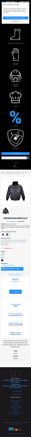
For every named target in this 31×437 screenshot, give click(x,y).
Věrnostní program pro (13, 413)
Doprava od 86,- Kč (15, 323)
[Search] (28, 157)
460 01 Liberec (15, 382)
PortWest (12, 221)
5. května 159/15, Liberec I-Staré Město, (15, 380)
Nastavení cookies (15, 21)
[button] (15, 33)
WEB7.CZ (18, 424)
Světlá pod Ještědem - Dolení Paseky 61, (15, 386)
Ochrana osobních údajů (15, 407)
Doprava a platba (15, 402)
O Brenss (15, 409)
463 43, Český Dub (15, 387)
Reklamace (15, 405)
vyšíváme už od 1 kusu (15, 334)
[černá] (2, 260)
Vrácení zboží (15, 304)
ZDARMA (15, 306)
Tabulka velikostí (8, 248)
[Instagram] (18, 374)
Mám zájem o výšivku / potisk (11, 269)
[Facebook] (13, 374)
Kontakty (15, 410)
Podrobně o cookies (15, 412)
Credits (22, 433)
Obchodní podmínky (15, 400)
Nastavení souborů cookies (13, 433)
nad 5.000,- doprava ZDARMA (15, 325)
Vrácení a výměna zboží (15, 406)
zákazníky (20, 413)
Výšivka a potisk (15, 333)
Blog (16, 415)
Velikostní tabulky (15, 403)
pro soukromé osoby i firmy (15, 315)
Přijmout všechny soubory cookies (15, 18)
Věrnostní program (15, 314)
